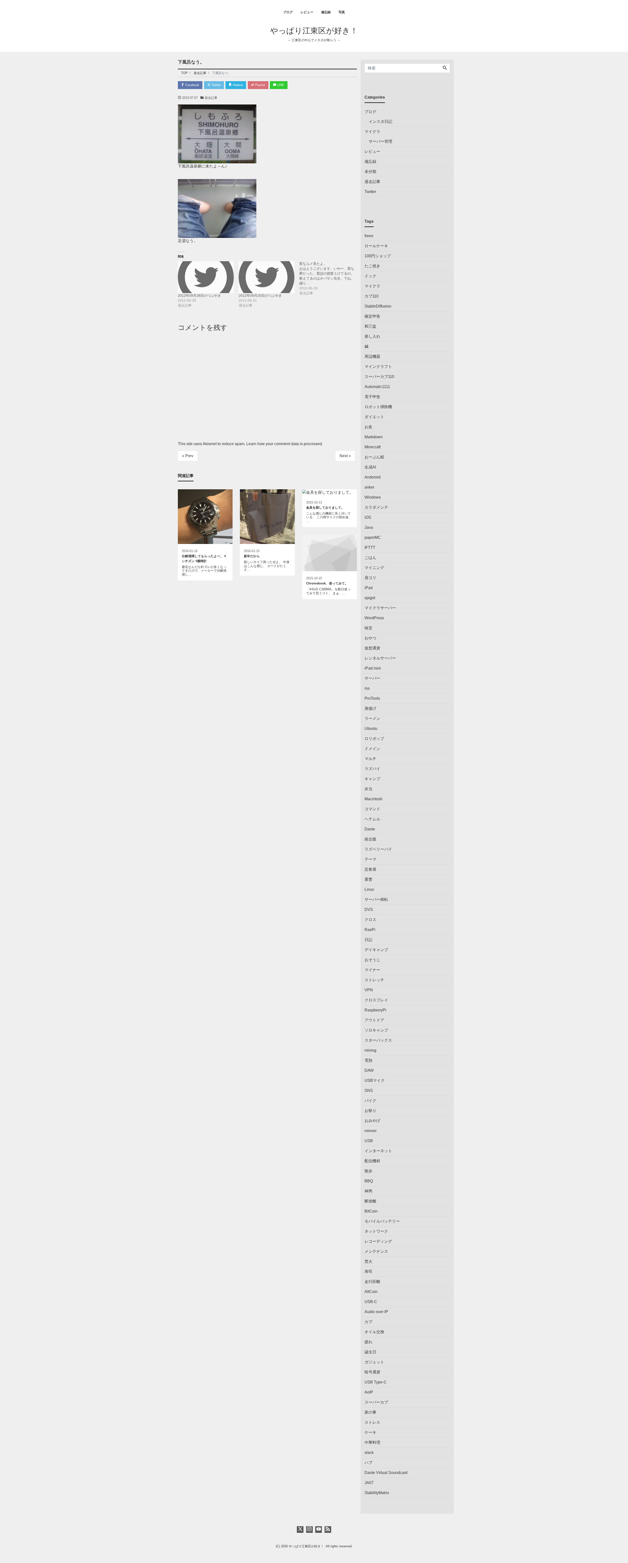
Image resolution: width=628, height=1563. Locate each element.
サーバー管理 (380, 141)
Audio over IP (376, 1312)
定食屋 (370, 869)
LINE (280, 85)
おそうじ (372, 960)
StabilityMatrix (377, 1493)
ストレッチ (374, 980)
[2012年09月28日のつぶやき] (206, 277)
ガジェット (374, 1362)
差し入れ (372, 336)
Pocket (259, 85)
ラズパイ (372, 769)
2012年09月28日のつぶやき (199, 295)
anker (369, 487)
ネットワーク (376, 1231)
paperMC (373, 537)
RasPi (370, 930)
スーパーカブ (376, 1402)
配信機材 (372, 1161)
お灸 (368, 427)
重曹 (368, 879)
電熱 (368, 1060)
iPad (369, 588)
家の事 (370, 1412)
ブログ (288, 12)
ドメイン (372, 749)
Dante (370, 829)
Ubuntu (371, 728)
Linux (369, 889)
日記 (368, 940)
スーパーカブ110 (379, 377)
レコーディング (378, 1241)
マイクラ (372, 131)
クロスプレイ (376, 1000)
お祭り (370, 1111)
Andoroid (372, 477)
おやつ (370, 638)
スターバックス (378, 1040)
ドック (370, 276)
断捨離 (370, 1201)
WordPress (374, 618)
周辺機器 (372, 356)
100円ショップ (378, 256)
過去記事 (211, 98)
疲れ (368, 1342)
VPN (369, 990)
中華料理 (372, 1442)
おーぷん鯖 (374, 457)
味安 (368, 628)
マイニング (374, 568)
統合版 (370, 839)
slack (369, 1452)
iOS (368, 517)
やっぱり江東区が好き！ (314, 30)
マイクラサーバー (380, 608)
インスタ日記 (380, 121)
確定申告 (372, 316)
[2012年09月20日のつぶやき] (267, 277)
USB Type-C (376, 1382)
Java (369, 527)
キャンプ (372, 779)
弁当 (368, 789)
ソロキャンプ (376, 1030)
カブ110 (372, 296)
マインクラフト (378, 366)
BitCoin (371, 1211)
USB (369, 1141)
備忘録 (326, 12)
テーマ (370, 859)
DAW (369, 1070)
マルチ (370, 759)
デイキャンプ (376, 950)
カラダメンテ (376, 507)
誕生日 (370, 1352)
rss (367, 688)
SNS (369, 1090)
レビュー (307, 12)
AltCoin (371, 1292)
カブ (368, 1322)
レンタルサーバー (380, 658)
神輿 (368, 1191)
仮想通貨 (372, 648)
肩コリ (370, 578)
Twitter (215, 85)
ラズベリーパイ (378, 849)
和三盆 (370, 326)
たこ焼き (372, 266)
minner (371, 1131)
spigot (370, 598)
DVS (369, 909)
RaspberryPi (375, 1010)
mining (370, 1050)
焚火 (368, 1261)
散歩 (368, 1171)
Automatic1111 (377, 387)
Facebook (191, 85)
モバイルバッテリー (382, 1221)
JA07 (369, 1483)
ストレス (372, 1422)
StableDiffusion (378, 306)
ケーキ (370, 1432)
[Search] (445, 68)
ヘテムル (372, 819)
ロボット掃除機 (378, 407)
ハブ (368, 1462)
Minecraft (372, 447)
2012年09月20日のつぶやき (260, 295)
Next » (345, 456)
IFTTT (370, 547)
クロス (370, 919)
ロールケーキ (376, 246)
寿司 (368, 1271)
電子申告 (372, 397)
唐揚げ (370, 708)
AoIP (369, 1392)
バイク (370, 1100)
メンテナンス (376, 1251)
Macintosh (373, 799)
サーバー (372, 678)
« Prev (187, 456)
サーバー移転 (376, 899)
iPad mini (373, 668)
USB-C (371, 1302)
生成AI (370, 467)
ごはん (370, 557)
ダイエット (374, 417)
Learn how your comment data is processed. (284, 444)
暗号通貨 (372, 1372)
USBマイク (375, 1080)
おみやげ (372, 1121)
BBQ (369, 1181)
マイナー (372, 970)
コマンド (372, 809)
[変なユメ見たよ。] (329, 278)
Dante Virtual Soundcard (386, 1473)
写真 (342, 12)
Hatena (237, 85)
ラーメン (372, 718)
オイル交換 (374, 1332)
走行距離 (372, 1281)
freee (369, 236)
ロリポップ (374, 738)
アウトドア (374, 1020)
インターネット (378, 1151)
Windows (373, 497)
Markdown (374, 437)
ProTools (372, 698)
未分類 (370, 171)
